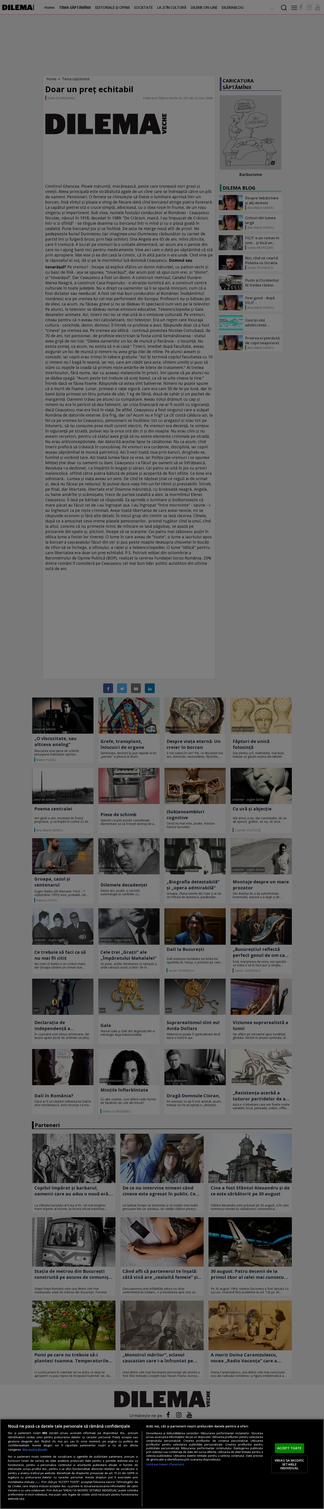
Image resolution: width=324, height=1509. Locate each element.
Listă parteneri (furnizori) (165, 1464)
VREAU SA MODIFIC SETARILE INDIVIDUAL (289, 1464)
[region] (162, 1464)
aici (37, 1482)
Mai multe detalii (34, 1449)
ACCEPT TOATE (289, 1448)
